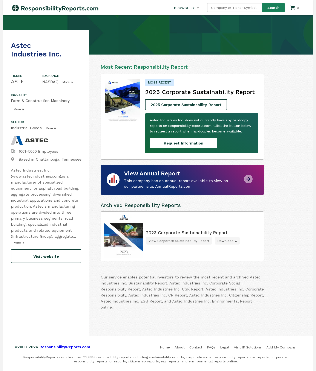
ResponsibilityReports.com (64, 347)
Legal (224, 347)
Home (165, 347)
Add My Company (281, 347)
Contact (195, 347)
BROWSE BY (184, 8)
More (66, 82)
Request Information (183, 143)
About (180, 347)
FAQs (211, 347)
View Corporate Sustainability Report (179, 241)
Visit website (46, 256)
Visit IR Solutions (248, 347)
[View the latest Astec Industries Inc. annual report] (248, 181)
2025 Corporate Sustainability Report (186, 104)
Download (225, 241)
